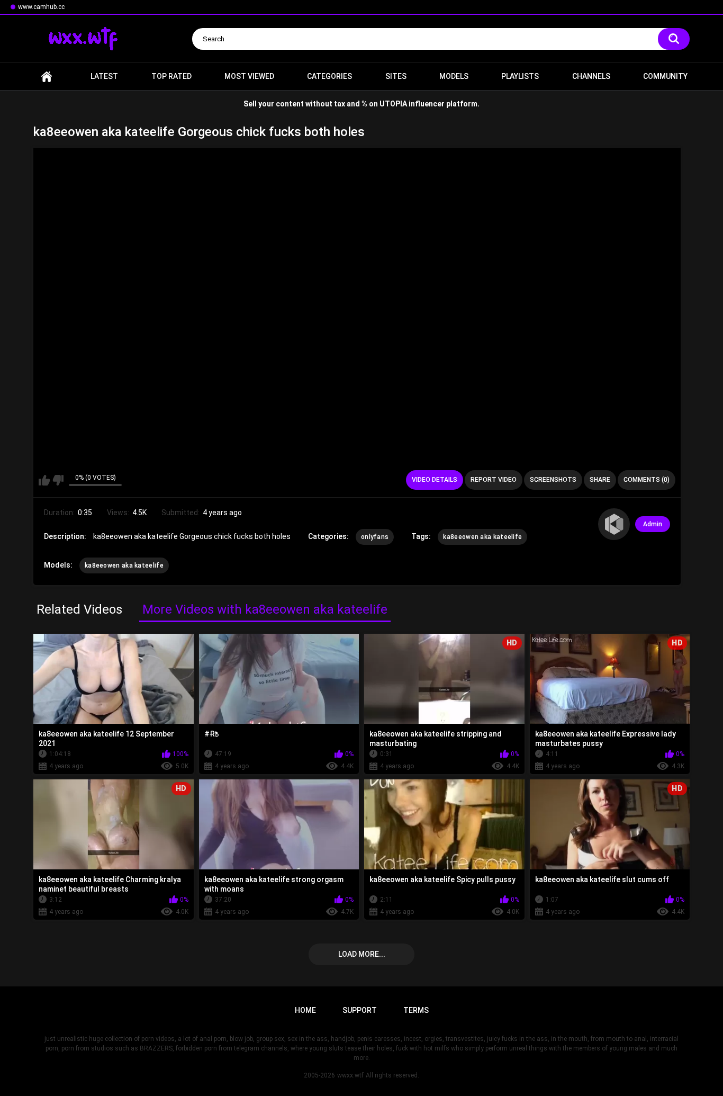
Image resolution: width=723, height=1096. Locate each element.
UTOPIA (393, 104)
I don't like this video (58, 480)
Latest (104, 76)
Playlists (520, 76)
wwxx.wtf (350, 1075)
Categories (329, 76)
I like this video (44, 480)
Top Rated (171, 76)
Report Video (494, 479)
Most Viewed (249, 76)
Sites (395, 76)
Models (453, 76)
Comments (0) (646, 479)
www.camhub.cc (41, 7)
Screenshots (553, 479)
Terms (416, 1010)
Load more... (361, 954)
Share (600, 479)
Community (665, 76)
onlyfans (374, 537)
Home (46, 76)
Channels (591, 76)
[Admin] (614, 524)
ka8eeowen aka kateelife (482, 537)
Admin (652, 524)
